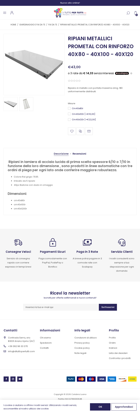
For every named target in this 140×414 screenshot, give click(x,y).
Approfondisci (124, 407)
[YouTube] (19, 379)
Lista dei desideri (118, 353)
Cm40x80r (77, 108)
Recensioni (79, 153)
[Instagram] (13, 379)
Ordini (112, 342)
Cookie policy (82, 348)
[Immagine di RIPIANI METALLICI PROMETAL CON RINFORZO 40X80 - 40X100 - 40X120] (34, 64)
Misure (71, 103)
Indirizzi (113, 348)
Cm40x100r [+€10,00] (83, 114)
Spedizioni (46, 342)
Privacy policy (82, 342)
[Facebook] (6, 379)
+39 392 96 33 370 (18, 346)
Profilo (112, 337)
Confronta (80, 131)
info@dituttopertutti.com (21, 351)
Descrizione (61, 153)
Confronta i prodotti (120, 358)
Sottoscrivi (107, 307)
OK (100, 407)
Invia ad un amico (89, 131)
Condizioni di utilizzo (85, 337)
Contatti (44, 348)
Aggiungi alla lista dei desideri (72, 131)
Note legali (80, 353)
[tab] (61, 154)
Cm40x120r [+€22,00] (84, 119)
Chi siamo (45, 337)
